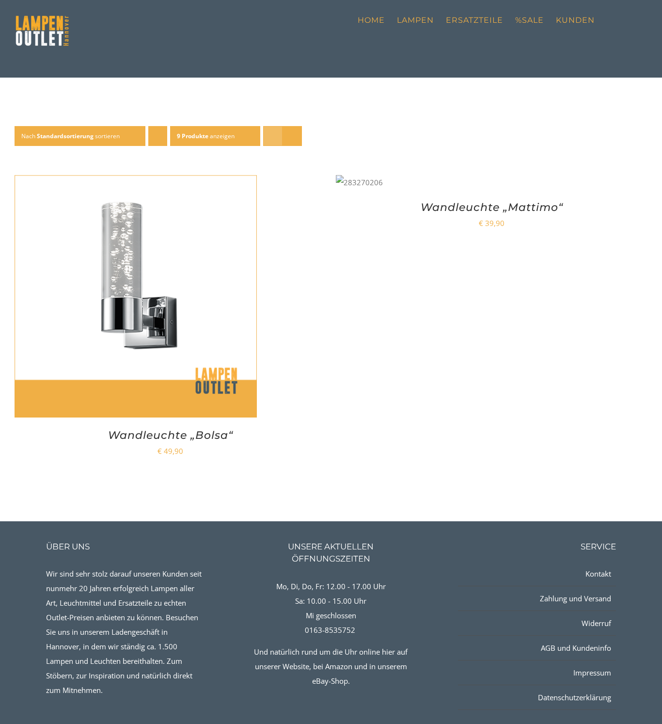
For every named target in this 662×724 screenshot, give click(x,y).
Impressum (592, 672)
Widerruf (596, 623)
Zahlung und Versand (575, 598)
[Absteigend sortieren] (157, 136)
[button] (632, 20)
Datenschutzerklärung (574, 697)
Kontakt (598, 574)
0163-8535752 (330, 630)
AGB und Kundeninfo (576, 648)
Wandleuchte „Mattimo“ (492, 207)
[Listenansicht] (292, 136)
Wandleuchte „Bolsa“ (170, 435)
